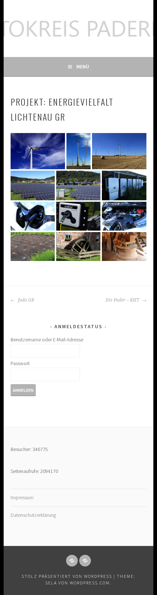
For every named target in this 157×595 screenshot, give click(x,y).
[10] (33, 246)
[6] (124, 185)
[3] (119, 151)
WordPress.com (90, 582)
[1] (38, 151)
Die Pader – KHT (123, 300)
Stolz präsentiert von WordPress (67, 576)
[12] (124, 246)
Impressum (22, 497)
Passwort (20, 363)
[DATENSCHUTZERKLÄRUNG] (85, 560)
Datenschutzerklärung (33, 515)
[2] (78, 151)
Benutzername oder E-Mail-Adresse (47, 339)
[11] (78, 246)
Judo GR (25, 300)
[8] (78, 216)
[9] (124, 216)
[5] (78, 185)
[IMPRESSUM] (72, 560)
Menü (82, 66)
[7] (33, 216)
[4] (33, 185)
